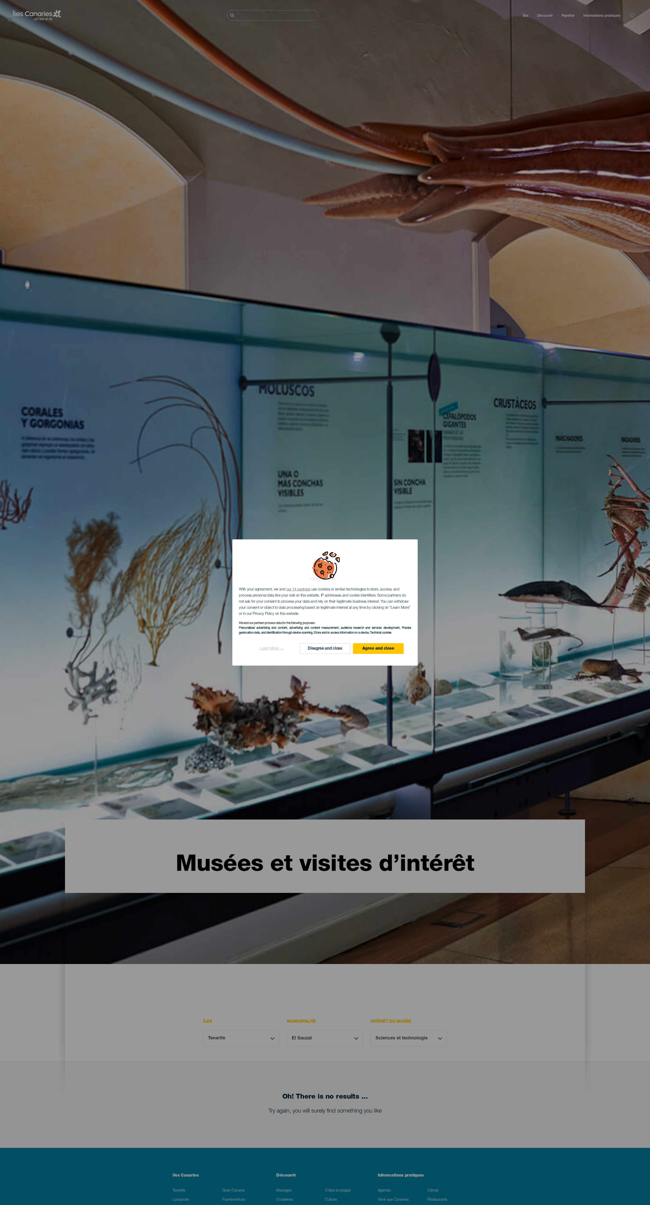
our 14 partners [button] (298, 589)
